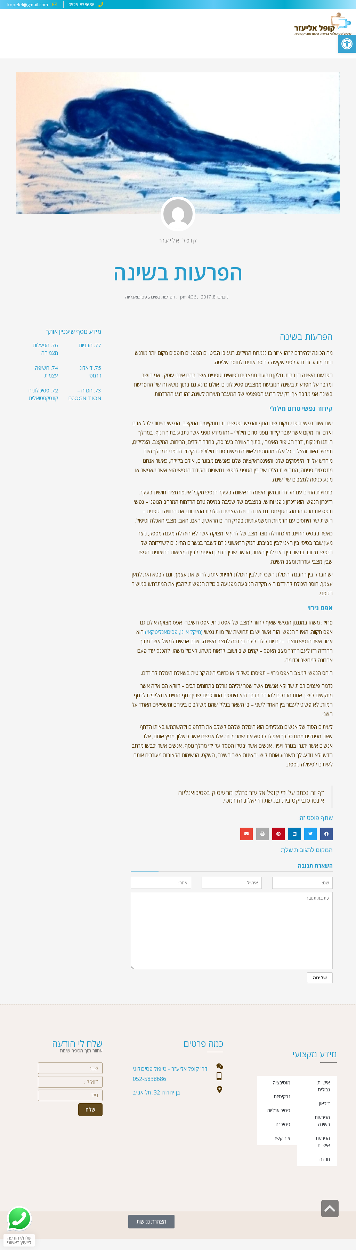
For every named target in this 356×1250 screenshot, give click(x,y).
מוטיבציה (281, 1082)
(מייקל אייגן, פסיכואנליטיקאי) (174, 631)
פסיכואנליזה (136, 297)
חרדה (324, 1159)
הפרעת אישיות (323, 1141)
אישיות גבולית (323, 1086)
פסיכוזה (283, 1124)
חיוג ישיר (244, 1245)
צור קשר (282, 1138)
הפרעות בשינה (162, 297)
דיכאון (324, 1103)
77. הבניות (90, 345)
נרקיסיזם (282, 1096)
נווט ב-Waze (140, 1246)
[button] (347, 44)
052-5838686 (149, 1079)
